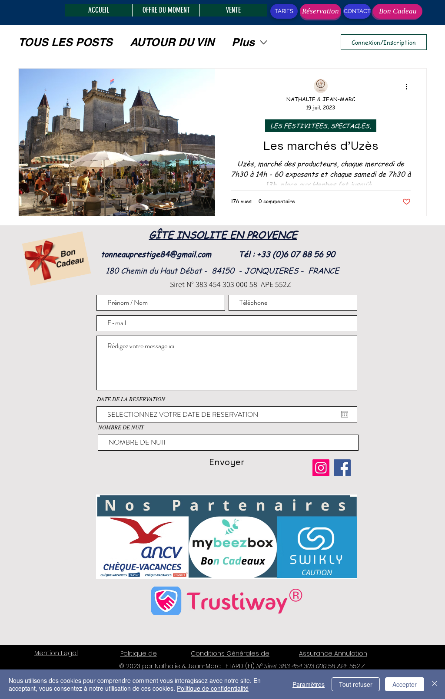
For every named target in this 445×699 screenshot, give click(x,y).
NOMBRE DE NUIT (121, 427)
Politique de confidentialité (213, 688)
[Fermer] (434, 684)
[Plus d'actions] (409, 86)
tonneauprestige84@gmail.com (156, 253)
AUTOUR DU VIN (172, 42)
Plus (243, 42)
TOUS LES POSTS (65, 42)
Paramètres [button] (308, 684)
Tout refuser (355, 684)
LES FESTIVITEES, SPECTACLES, (320, 125)
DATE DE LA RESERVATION (131, 399)
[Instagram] (320, 467)
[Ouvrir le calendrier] (344, 414)
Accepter (404, 684)
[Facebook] (342, 467)
